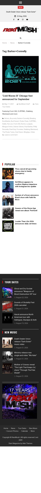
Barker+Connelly (23, 118)
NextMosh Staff (24, 104)
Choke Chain (23, 121)
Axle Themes (27, 443)
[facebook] (14, 20)
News (13, 428)
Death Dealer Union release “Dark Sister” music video (23, 341)
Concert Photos (12, 431)
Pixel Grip (12, 129)
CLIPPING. (32, 121)
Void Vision (19, 132)
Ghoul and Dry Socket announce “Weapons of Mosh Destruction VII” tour (25, 291)
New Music (33, 428)
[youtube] (27, 20)
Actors (6, 118)
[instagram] (23, 20)
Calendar (24, 431)
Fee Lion (10, 124)
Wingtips (27, 132)
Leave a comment (11, 135)
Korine (23, 124)
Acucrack (13, 118)
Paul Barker (28, 127)
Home (6, 428)
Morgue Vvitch (7, 127)
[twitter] (18, 20)
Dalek (4, 124)
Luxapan (29, 124)
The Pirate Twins (8, 132)
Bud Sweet (15, 121)
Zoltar (33, 132)
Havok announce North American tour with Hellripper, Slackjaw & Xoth (25, 317)
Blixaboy (33, 118)
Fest (36, 104)
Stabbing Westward (31, 129)
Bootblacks (6, 121)
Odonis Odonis (18, 127)
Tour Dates (6, 107)
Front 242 (17, 124)
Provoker (20, 129)
